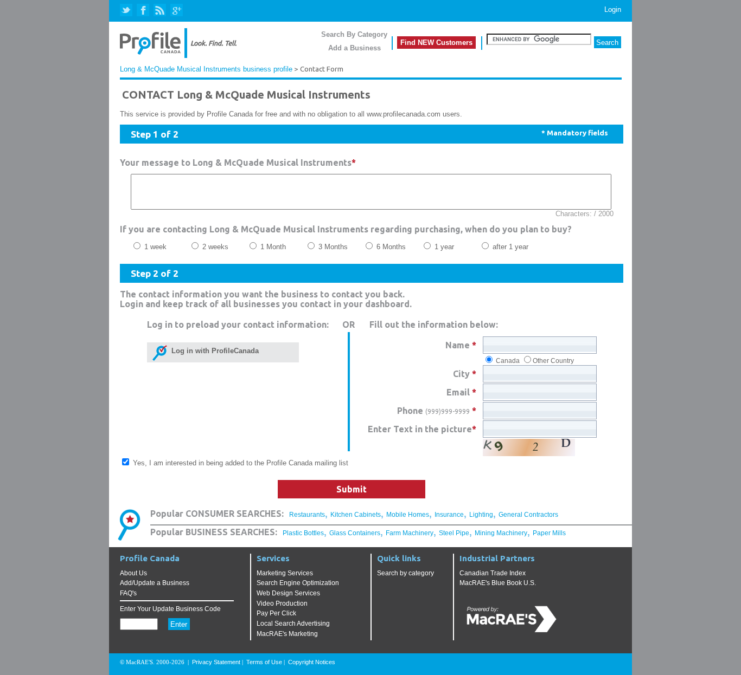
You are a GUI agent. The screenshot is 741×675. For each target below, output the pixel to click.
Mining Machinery (501, 533)
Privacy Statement (216, 662)
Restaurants (307, 514)
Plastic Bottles (303, 533)
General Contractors (528, 514)
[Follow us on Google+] (176, 10)
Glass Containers (354, 533)
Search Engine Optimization (298, 583)
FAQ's (128, 593)
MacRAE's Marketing (287, 634)
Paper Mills (549, 533)
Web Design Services (288, 593)
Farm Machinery (409, 533)
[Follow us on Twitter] (127, 10)
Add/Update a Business (154, 583)
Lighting (481, 514)
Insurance (449, 514)
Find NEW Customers (436, 42)
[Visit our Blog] (159, 10)
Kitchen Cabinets (355, 514)
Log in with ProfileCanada (213, 351)
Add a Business (354, 48)
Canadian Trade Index (492, 573)
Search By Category (354, 34)
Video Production (282, 603)
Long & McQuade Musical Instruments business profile (206, 69)
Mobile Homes (407, 514)
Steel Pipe (454, 533)
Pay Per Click (276, 613)
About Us (133, 573)
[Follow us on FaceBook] (143, 10)
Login (612, 9)
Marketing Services (285, 573)
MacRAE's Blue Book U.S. (497, 583)
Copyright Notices (311, 662)
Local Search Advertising (293, 623)
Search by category (405, 573)
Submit (351, 489)
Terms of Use (264, 662)
